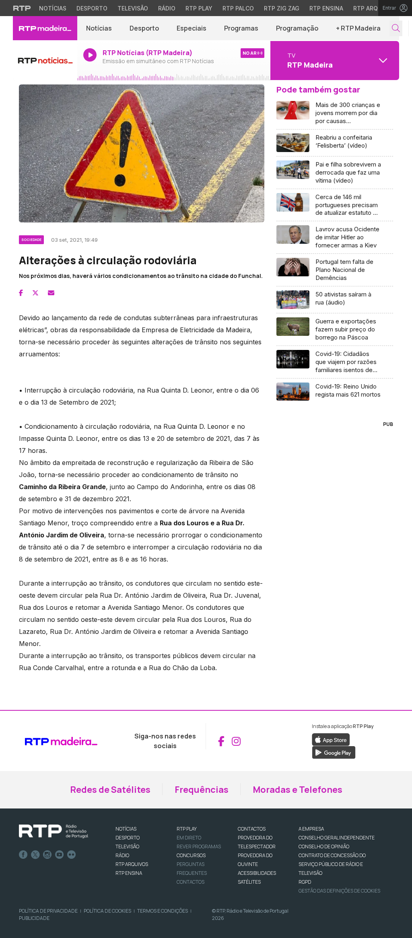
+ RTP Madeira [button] (358, 28)
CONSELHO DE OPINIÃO (324, 846)
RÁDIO (122, 855)
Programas (241, 28)
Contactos (190, 881)
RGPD (305, 881)
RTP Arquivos (374, 8)
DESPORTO (127, 837)
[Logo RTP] (53, 831)
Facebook (23, 854)
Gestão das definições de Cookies (339, 890)
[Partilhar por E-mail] (51, 292)
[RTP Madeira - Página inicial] (45, 28)
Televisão (132, 8)
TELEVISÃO (127, 846)
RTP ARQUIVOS (131, 864)
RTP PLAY (187, 828)
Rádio (166, 8)
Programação (297, 28)
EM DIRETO (189, 837)
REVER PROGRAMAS (199, 846)
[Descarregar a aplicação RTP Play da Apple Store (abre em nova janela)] (331, 739)
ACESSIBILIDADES (257, 873)
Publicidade (34, 918)
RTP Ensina (326, 8)
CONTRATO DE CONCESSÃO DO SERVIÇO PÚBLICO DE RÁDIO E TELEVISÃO (332, 864)
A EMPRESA (311, 828)
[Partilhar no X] (35, 292)
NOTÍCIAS (125, 828)
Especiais (191, 28)
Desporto (91, 8)
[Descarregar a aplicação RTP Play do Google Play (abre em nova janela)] (334, 752)
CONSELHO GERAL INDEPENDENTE (337, 837)
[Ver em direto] (45, 60)
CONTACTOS (252, 828)
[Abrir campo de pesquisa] (395, 28)
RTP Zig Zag (281, 8)
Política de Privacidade (48, 910)
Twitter (35, 854)
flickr (71, 854)
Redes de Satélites (110, 790)
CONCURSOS (191, 855)
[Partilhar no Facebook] (21, 292)
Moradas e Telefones (297, 790)
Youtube (59, 854)
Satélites (249, 881)
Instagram (47, 854)
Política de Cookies (107, 910)
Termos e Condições (162, 910)
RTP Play (198, 8)
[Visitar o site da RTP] (22, 8)
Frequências (202, 790)
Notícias (52, 8)
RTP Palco (238, 8)
